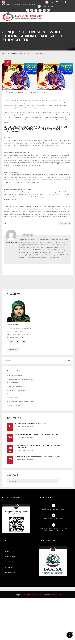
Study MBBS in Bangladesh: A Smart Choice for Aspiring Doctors (36, 434)
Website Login (9, 551)
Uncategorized (14, 405)
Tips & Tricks (12, 53)
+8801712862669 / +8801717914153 (53, 519)
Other (11, 394)
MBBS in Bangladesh (16, 386)
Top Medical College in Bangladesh (21, 401)
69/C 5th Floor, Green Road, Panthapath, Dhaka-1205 (19, 4)
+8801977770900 (47, 6)
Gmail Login (9, 567)
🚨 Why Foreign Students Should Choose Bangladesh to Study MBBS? (38, 457)
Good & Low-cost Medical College (21, 379)
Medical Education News (17, 390)
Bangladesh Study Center (33, 595)
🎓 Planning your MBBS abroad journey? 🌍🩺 (30, 423)
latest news (13, 383)
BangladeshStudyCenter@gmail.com (61, 2)
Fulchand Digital (56, 595)
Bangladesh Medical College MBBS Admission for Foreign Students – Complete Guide (38, 446)
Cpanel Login (9, 562)
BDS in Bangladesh (15, 375)
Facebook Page (10, 573)
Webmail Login (10, 556)
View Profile (13, 349)
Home (4, 53)
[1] (69, 635)
